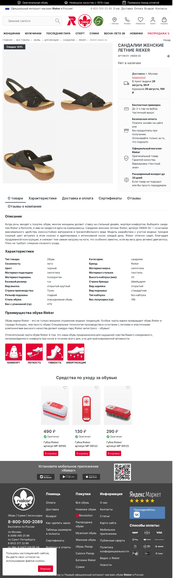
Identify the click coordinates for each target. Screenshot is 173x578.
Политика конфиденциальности (113, 549)
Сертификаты (55, 540)
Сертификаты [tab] (110, 198)
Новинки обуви (86, 509)
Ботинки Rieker (86, 560)
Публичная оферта (112, 540)
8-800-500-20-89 (101, 8)
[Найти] (57, 21)
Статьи (105, 516)
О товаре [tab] (15, 198)
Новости (106, 564)
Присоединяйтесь (144, 509)
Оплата (138, 8)
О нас (116, 8)
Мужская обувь (86, 533)
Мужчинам (33, 33)
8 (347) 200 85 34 (28, 547)
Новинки (136, 33)
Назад (166, 40)
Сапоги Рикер (85, 553)
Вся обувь (82, 502)
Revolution (86, 515)
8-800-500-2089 (25, 521)
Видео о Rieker (110, 558)
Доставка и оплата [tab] (77, 198)
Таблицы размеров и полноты (58, 531)
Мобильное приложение (108, 531)
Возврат (149, 8)
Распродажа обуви (84, 524)
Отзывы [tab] (134, 198)
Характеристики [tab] (43, 198)
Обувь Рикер (84, 546)
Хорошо (45, 568)
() (138, 77)
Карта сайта (108, 523)
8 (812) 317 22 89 (18, 543)
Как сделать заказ (58, 523)
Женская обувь (86, 539)
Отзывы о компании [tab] (24, 206)
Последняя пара (58, 33)
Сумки (94, 33)
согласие (30, 557)
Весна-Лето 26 (114, 33)
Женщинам (11, 33)
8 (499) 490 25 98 (18, 535)
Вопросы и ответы (58, 547)
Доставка (127, 8)
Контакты (161, 8)
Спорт (80, 33)
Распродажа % (159, 33)
